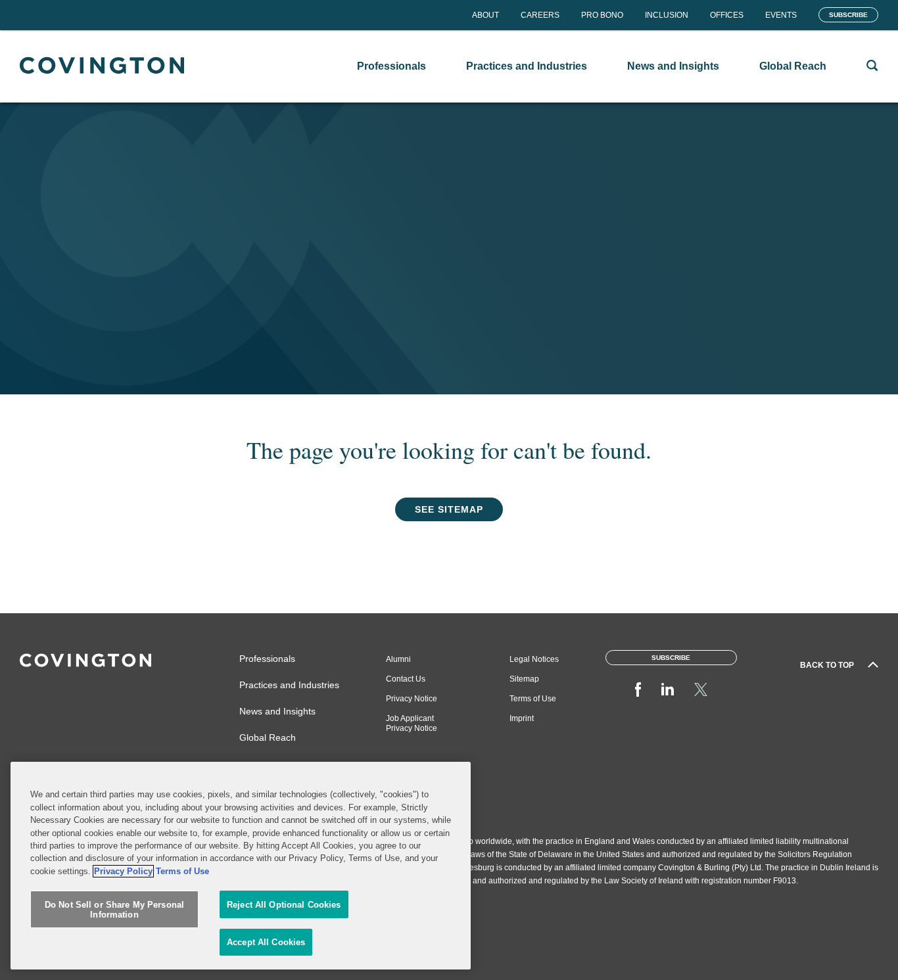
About (485, 15)
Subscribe (848, 14)
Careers (540, 15)
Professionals (267, 658)
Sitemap (524, 679)
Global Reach (267, 737)
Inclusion (666, 15)
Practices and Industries (289, 685)
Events (781, 15)
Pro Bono (602, 15)
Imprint (521, 718)
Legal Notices (534, 659)
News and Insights (277, 711)
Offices (727, 15)
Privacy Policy (123, 871)
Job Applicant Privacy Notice (411, 723)
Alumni (398, 659)
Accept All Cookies (266, 942)
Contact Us (405, 679)
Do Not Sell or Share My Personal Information (114, 910)
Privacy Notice (411, 698)
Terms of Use (532, 698)
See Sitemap (449, 509)
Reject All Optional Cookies (284, 905)
